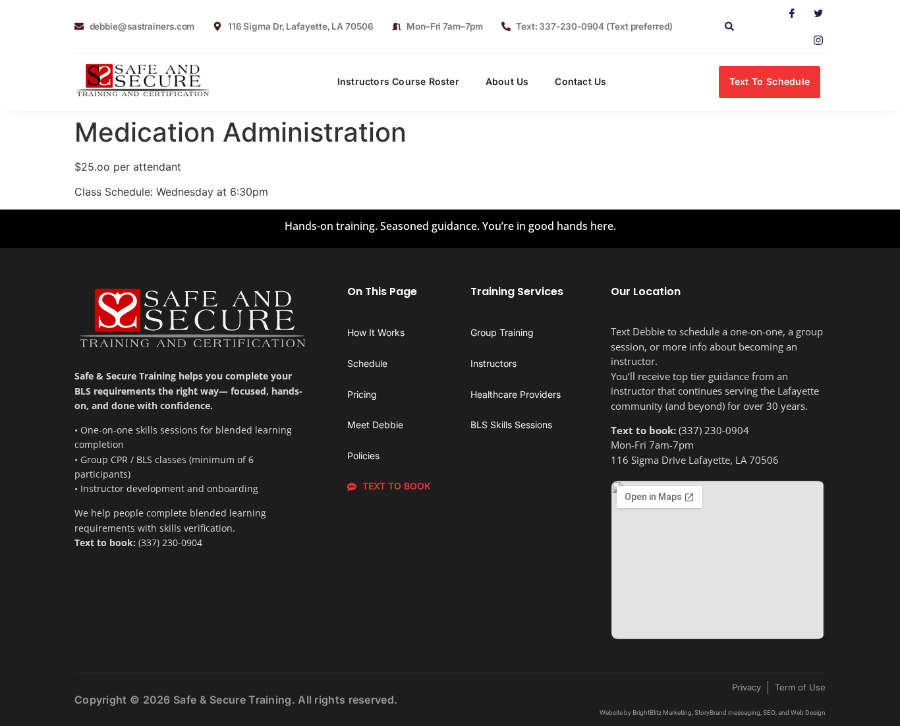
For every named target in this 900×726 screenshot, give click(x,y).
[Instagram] (813, 39)
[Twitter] (813, 13)
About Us (507, 81)
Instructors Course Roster (398, 81)
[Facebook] (787, 13)
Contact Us (580, 81)
